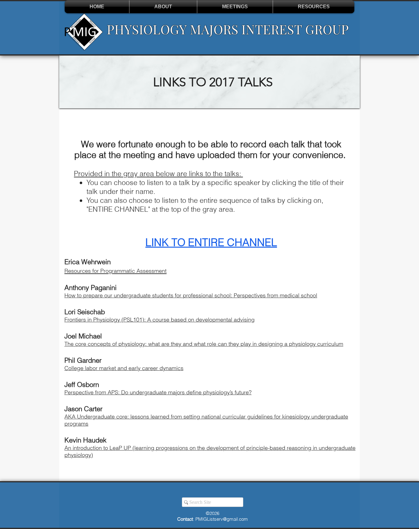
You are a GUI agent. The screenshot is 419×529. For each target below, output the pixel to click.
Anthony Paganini (91, 287)
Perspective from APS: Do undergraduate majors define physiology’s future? (158, 392)
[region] (209, 82)
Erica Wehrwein (87, 261)
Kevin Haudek (85, 440)
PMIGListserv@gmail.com (221, 519)
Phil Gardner (83, 360)
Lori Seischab (84, 311)
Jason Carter (83, 408)
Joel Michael (83, 336)
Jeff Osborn (81, 384)
